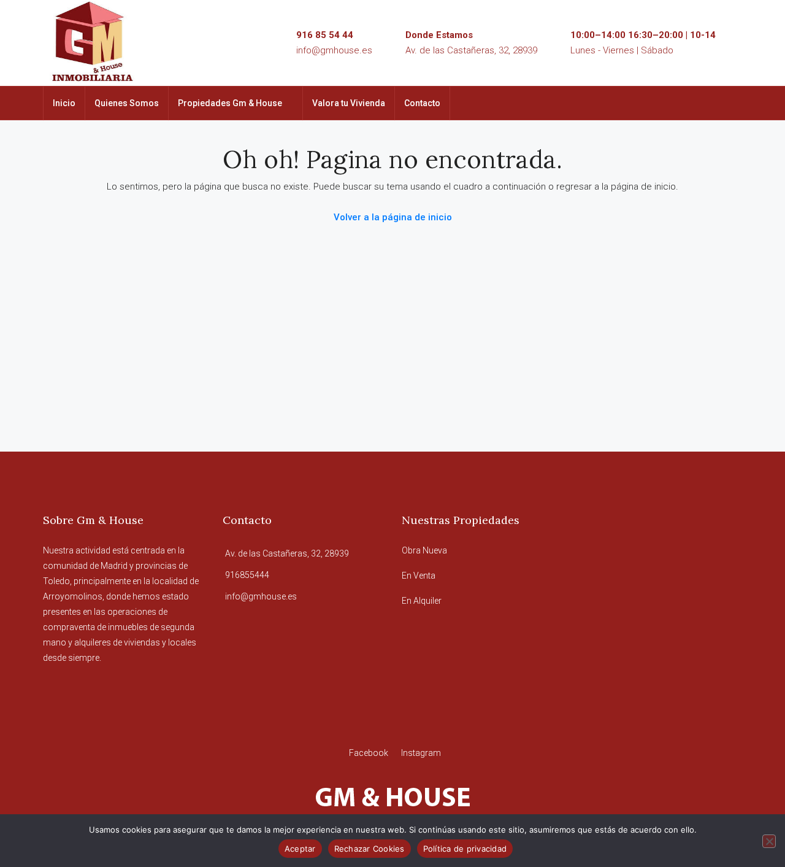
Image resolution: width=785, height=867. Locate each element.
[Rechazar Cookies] (769, 841)
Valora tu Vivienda (348, 103)
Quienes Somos (126, 103)
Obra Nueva (424, 550)
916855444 (247, 575)
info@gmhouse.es (334, 50)
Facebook (369, 753)
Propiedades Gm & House (230, 103)
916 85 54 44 (324, 34)
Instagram (421, 753)
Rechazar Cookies (369, 849)
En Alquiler (422, 601)
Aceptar (300, 849)
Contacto (422, 103)
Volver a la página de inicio (393, 217)
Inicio (64, 103)
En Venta (418, 575)
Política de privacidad (465, 849)
